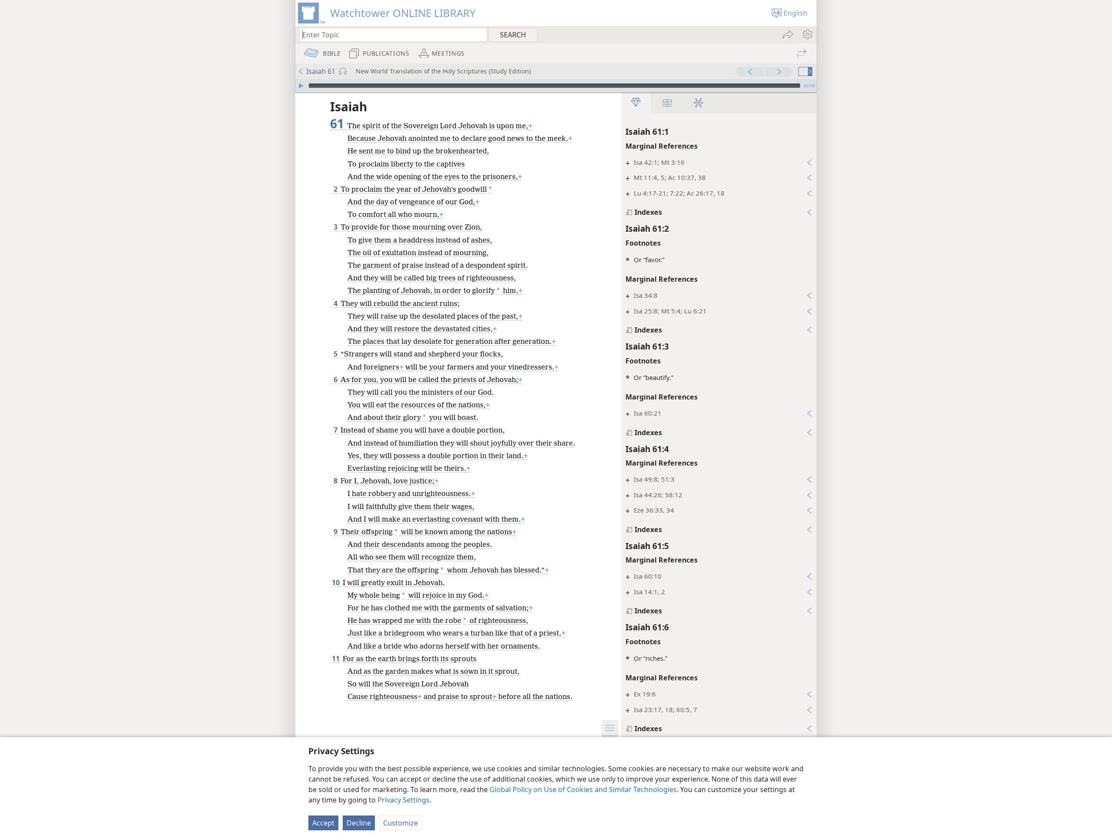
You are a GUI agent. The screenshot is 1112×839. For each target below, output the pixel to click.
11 (336, 658)
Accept (323, 823)
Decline (359, 823)
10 (336, 582)
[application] (556, 85)
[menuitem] (806, 34)
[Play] (301, 85)
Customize (400, 823)
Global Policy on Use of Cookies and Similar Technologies (583, 789)
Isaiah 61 (320, 71)
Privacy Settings (403, 800)
